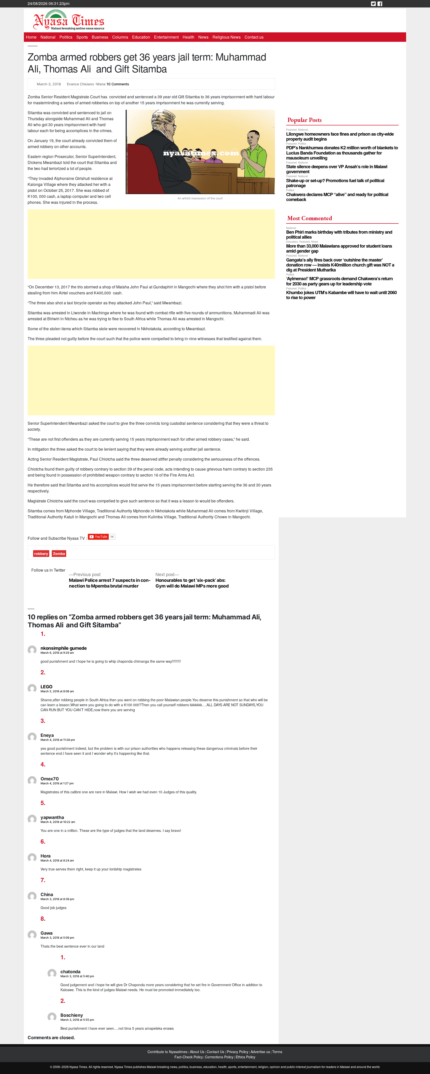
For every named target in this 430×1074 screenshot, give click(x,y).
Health (188, 37)
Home (31, 37)
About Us (197, 1051)
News (203, 37)
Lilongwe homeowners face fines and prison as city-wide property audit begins (340, 136)
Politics (65, 37)
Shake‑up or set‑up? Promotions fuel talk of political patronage (335, 183)
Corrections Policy (219, 1056)
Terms (277, 1051)
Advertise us (260, 1051)
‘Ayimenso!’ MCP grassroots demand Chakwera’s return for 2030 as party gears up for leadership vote (339, 281)
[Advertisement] (151, 244)
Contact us (254, 37)
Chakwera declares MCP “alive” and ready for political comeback (337, 197)
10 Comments (118, 84)
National (48, 37)
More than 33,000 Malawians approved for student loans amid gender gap (339, 248)
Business (100, 37)
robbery (41, 553)
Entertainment (166, 37)
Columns (120, 37)
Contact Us (216, 1051)
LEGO (47, 686)
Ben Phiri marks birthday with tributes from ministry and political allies (339, 234)
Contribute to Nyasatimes (168, 1051)
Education (141, 37)
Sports (82, 37)
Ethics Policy (245, 1056)
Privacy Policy (237, 1051)
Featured (291, 129)
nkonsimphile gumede (64, 648)
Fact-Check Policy (188, 1056)
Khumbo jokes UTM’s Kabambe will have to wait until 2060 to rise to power (341, 295)
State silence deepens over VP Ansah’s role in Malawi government (336, 169)
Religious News (227, 37)
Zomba (59, 553)
